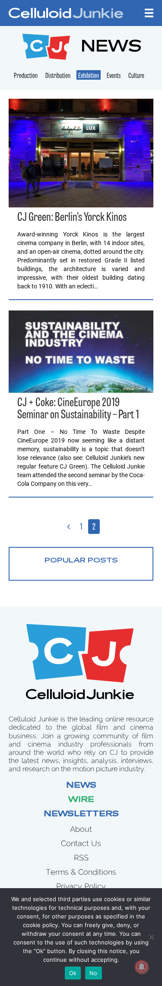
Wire (81, 800)
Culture (136, 76)
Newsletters (81, 814)
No (93, 973)
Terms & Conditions (81, 871)
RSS (81, 857)
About (81, 829)
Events (114, 76)
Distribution (57, 76)
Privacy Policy (81, 886)
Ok (73, 973)
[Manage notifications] (142, 967)
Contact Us (81, 843)
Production (26, 76)
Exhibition (88, 76)
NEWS (111, 48)
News (81, 786)
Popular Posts (81, 561)
